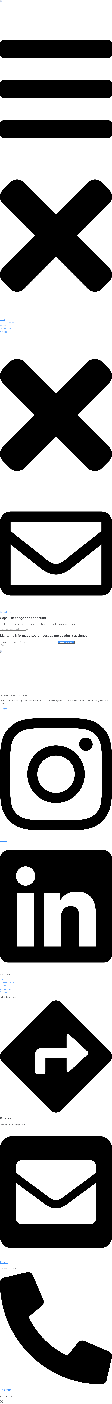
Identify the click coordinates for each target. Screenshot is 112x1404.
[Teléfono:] (56, 1384)
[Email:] (56, 1256)
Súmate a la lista (66, 642)
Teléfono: (6, 1390)
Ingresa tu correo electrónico (12, 642)
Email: (4, 1262)
